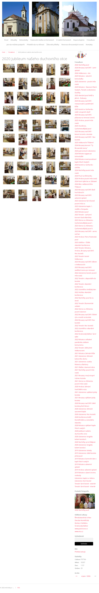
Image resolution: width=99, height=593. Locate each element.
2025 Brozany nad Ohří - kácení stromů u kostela (83, 132)
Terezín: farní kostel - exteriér (85, 484)
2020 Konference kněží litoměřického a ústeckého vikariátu (84, 420)
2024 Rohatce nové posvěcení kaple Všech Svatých (85, 160)
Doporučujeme (78, 40)
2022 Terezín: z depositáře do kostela (85, 279)
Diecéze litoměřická (82, 520)
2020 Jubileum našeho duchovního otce (83, 432)
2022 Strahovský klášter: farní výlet (85, 335)
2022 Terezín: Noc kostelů (84, 326)
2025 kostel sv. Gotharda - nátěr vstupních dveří (84, 110)
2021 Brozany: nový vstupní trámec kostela (85, 376)
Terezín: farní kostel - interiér (85, 486)
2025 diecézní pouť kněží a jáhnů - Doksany (84, 96)
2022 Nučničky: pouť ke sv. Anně (84, 299)
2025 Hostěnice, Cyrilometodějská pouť (83, 127)
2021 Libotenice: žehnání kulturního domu (84, 357)
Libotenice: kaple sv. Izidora (84, 478)
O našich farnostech (63, 40)
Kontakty (89, 45)
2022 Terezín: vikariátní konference (83, 285)
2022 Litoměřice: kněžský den (85, 289)
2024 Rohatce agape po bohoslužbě (83, 155)
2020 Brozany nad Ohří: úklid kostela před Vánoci (85, 404)
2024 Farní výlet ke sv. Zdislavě (86, 181)
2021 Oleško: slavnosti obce (85, 367)
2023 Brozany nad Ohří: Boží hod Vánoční (85, 191)
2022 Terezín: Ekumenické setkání (84, 304)
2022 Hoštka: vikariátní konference (83, 293)
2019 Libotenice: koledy (83, 450)
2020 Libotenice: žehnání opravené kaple (84, 410)
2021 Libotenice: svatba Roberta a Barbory (83, 363)
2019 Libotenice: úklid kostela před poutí (85, 454)
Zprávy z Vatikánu (81, 523)
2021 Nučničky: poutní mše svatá (84, 371)
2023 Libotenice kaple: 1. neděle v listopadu (83, 207)
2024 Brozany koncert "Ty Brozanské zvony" (84, 146)
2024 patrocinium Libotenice (85, 151)
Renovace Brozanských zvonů (72, 45)
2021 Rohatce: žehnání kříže (85, 353)
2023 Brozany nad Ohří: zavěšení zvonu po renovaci (85, 268)
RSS (18, 588)
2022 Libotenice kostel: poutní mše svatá (85, 274)
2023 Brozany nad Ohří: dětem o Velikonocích (86, 263)
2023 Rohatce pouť (81, 212)
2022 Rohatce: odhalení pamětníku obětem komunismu (83, 342)
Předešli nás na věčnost (35, 45)
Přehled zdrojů (80, 552)
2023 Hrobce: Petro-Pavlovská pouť (85, 238)
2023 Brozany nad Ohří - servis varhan (86, 232)
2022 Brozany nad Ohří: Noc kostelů (85, 321)
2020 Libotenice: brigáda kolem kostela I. (84, 446)
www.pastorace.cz (81, 529)
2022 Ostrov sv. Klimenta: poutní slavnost (84, 310)
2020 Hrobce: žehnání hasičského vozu (82, 388)
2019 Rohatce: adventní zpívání (83, 465)
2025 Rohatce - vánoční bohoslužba (83, 77)
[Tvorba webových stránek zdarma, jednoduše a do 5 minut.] (13, 587)
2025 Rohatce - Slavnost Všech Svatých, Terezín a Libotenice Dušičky (86, 90)
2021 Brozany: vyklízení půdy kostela (85, 399)
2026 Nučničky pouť (82, 65)
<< (76, 576)
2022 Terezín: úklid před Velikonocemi (83, 349)
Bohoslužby (23, 40)
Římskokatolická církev (83, 518)
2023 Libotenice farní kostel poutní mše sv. (85, 202)
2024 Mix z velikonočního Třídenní (84, 185)
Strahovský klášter (81, 526)
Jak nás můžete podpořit (16, 45)
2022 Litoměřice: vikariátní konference (84, 329)
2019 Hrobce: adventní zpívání (86, 470)
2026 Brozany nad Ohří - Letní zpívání (85, 69)
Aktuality (14, 40)
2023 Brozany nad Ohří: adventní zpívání (83, 196)
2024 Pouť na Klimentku (83, 176)
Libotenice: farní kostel (83, 481)
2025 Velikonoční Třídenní (84, 142)
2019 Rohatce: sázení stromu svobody (85, 474)
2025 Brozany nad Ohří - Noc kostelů (85, 138)
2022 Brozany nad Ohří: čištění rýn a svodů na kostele (86, 315)
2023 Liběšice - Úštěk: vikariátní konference (82, 243)
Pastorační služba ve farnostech (42, 40)
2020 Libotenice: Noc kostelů (85, 414)
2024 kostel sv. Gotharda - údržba (84, 166)
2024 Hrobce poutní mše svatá (86, 179)
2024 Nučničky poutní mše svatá (84, 171)
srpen (83, 576)
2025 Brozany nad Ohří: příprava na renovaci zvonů (85, 116)
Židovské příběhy (53, 45)
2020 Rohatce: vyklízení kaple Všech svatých (85, 426)
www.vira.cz (79, 531)
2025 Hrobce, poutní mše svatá (84, 121)
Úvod (6, 40)
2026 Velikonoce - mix (82, 73)
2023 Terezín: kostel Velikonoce (82, 257)
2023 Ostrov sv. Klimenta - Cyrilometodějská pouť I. (84, 221)
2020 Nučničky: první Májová (85, 442)
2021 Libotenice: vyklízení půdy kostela (86, 393)
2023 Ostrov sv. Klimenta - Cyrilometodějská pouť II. (84, 227)
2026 (88, 576)
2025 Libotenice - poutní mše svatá (85, 83)
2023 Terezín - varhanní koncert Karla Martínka (83, 216)
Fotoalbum (91, 40)
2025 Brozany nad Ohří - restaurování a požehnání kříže (84, 104)
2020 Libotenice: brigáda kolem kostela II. (84, 438)
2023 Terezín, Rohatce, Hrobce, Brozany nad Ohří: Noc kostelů (84, 251)
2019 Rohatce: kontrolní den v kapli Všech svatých (85, 460)
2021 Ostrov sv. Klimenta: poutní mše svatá (84, 382)
